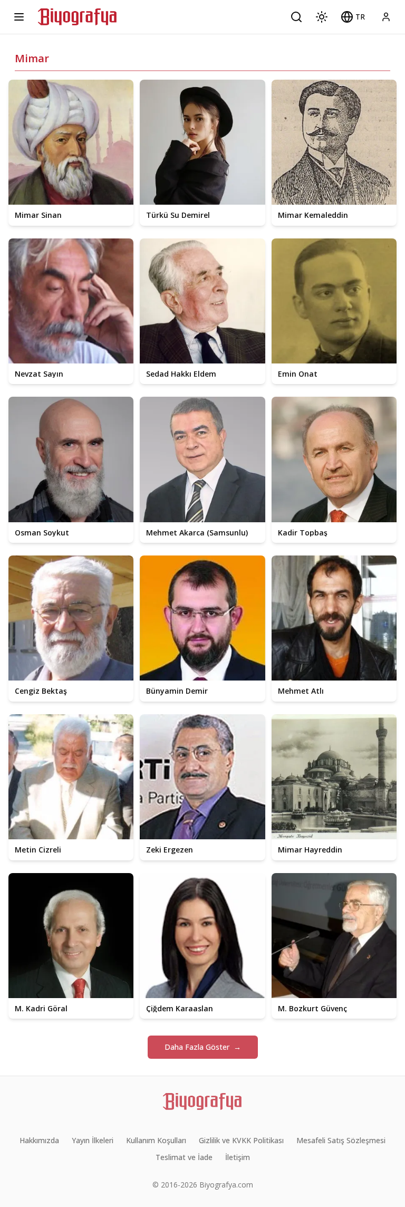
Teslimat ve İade (184, 1157)
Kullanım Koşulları (156, 1140)
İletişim (237, 1157)
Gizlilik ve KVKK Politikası (241, 1140)
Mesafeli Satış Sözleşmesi (340, 1140)
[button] (352, 16)
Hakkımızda (39, 1140)
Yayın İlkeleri (92, 1140)
